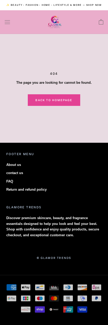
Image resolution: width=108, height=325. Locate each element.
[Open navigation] (7, 22)
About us (13, 165)
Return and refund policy (26, 189)
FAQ (9, 181)
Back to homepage (53, 100)
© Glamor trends (54, 258)
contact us (14, 173)
